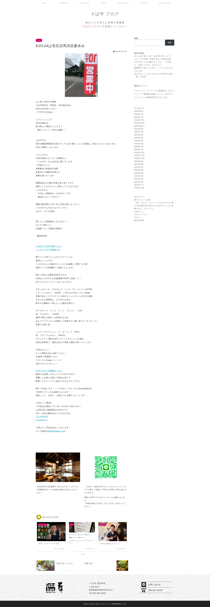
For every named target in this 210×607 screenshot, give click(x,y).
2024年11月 (139, 120)
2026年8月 (139, 111)
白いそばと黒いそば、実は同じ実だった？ (152, 56)
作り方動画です (53, 249)
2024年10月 (139, 123)
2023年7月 (139, 167)
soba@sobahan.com (55, 431)
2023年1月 (139, 184)
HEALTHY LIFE (123, 3)
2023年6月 (139, 170)
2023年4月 (139, 176)
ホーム (44, 3)
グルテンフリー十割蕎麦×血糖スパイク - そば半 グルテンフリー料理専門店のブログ (154, 94)
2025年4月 (139, 117)
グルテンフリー (141, 214)
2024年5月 (139, 137)
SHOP (103, 3)
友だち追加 (109, 503)
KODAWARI (64, 3)
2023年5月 (139, 173)
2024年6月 (139, 134)
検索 (136, 38)
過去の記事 (139, 220)
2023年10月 (139, 158)
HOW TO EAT (84, 3)
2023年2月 (139, 182)
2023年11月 (139, 155)
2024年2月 (139, 146)
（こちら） (41, 249)
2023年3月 (139, 178)
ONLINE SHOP (164, 3)
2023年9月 (139, 161)
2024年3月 (139, 143)
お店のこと (139, 211)
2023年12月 (139, 152)
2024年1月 (139, 149)
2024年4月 (139, 140)
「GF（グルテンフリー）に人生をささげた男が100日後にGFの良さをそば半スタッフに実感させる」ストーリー (154, 205)
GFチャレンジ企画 (142, 199)
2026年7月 (139, 114)
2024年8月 (139, 128)
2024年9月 (139, 126)
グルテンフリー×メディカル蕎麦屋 (149, 90)
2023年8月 (139, 164)
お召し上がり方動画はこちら (49, 370)
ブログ (39, 40)
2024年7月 (139, 131)
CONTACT (144, 3)
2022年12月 (139, 187)
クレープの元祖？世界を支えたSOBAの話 (152, 59)
